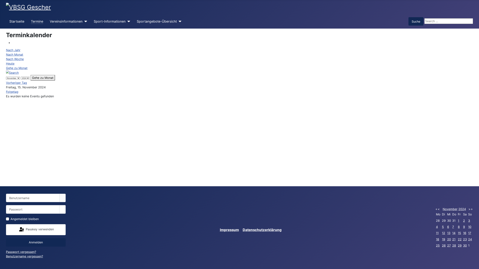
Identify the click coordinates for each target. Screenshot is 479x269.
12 (443, 233)
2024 (462, 209)
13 (448, 233)
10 (469, 227)
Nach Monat (14, 54)
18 (437, 239)
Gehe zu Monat (17, 68)
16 (464, 233)
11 (437, 233)
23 (465, 239)
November (450, 209)
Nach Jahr (13, 50)
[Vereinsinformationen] (85, 21)
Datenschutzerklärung (262, 230)
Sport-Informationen (110, 21)
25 (438, 245)
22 (460, 239)
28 (454, 245)
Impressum (229, 230)
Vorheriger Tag (16, 83)
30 (465, 245)
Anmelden (36, 242)
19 (443, 239)
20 (449, 239)
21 (453, 239)
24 (470, 239)
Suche (416, 21)
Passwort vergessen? (21, 252)
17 (469, 233)
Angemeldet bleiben (24, 219)
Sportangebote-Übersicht (157, 21)
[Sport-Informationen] (128, 21)
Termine (37, 21)
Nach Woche (15, 59)
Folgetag (12, 92)
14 (453, 233)
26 (444, 245)
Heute (10, 63)
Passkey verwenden (39, 229)
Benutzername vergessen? (24, 256)
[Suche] (12, 72)
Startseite (16, 21)
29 (460, 245)
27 (449, 245)
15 (459, 233)
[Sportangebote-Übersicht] (179, 21)
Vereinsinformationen (66, 21)
